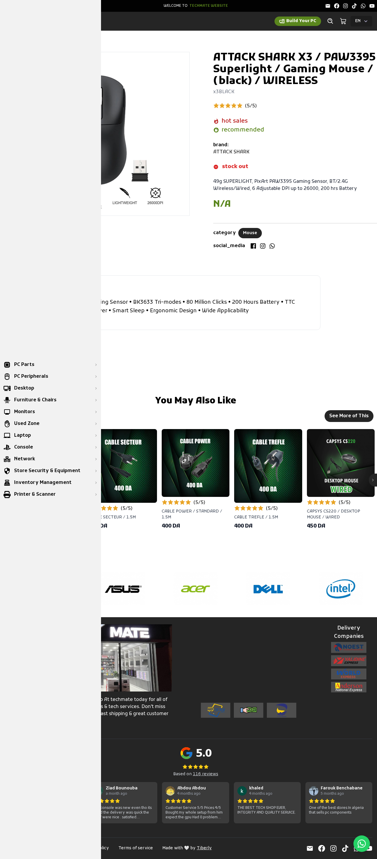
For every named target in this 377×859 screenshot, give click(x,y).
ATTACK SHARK (231, 152)
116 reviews (205, 774)
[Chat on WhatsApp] (361, 843)
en (358, 21)
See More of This (349, 416)
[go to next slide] (373, 480)
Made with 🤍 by (187, 848)
